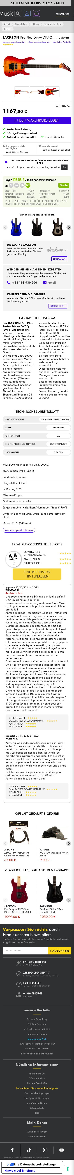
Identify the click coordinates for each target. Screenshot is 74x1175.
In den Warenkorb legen (37, 120)
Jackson (7, 28)
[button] (22, 91)
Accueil (7, 24)
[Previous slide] (5, 227)
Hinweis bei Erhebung (19, 1170)
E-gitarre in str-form (52, 24)
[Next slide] (68, 227)
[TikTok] (29, 1150)
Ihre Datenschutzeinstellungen (35, 1164)
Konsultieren (58, 306)
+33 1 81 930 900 (41, 986)
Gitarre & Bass (21, 24)
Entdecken (59, 258)
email (52, 282)
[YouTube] (62, 1150)
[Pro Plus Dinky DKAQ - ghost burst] (58, 227)
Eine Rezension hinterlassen (37, 574)
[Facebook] (12, 1150)
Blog (37, 1112)
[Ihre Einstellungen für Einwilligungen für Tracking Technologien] (67, 1168)
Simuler (64, 185)
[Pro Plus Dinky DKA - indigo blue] (16, 227)
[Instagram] (45, 1150)
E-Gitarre (35, 24)
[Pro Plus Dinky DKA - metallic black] (37, 227)
